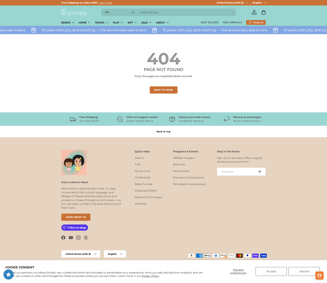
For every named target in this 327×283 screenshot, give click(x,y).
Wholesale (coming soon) (189, 184)
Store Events (181, 171)
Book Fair (179, 164)
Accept (271, 271)
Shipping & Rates (146, 190)
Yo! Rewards (142, 177)
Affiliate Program (184, 158)
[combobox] (168, 12)
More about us (76, 217)
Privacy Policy (150, 276)
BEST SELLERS (210, 22)
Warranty (140, 203)
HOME (83, 22)
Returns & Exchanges (148, 197)
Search (139, 158)
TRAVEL (100, 22)
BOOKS (65, 22)
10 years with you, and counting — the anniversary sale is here (91, 30)
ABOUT (160, 22)
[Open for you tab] (319, 275)
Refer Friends (143, 184)
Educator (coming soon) (188, 177)
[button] (263, 12)
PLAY (116, 22)
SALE (144, 22)
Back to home (163, 89)
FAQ (138, 164)
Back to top (163, 131)
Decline (304, 271)
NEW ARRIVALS (232, 22)
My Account (142, 171)
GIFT (130, 22)
